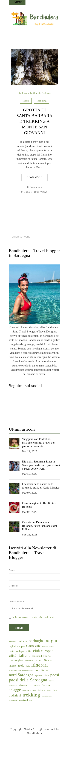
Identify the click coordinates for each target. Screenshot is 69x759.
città (28, 651)
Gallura (47, 660)
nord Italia (41, 670)
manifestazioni (15, 670)
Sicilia (46, 685)
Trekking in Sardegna (40, 93)
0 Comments (34, 187)
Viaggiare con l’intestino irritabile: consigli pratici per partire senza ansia (38, 443)
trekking (41, 100)
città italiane (19, 655)
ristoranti (23, 685)
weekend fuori (26, 700)
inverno (12, 665)
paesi (54, 675)
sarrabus (37, 685)
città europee (43, 651)
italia (28, 666)
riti (31, 685)
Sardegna (23, 93)
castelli (52, 646)
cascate (45, 646)
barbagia (36, 641)
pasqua (51, 681)
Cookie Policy (45, 739)
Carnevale (33, 646)
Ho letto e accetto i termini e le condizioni (33, 617)
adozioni (12, 641)
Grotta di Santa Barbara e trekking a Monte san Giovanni (34, 121)
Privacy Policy (24, 739)
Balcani (22, 641)
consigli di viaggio (41, 655)
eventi (38, 660)
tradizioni (15, 695)
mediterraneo (27, 670)
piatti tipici (13, 685)
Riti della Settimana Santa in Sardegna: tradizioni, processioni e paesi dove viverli (41, 465)
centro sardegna (16, 651)
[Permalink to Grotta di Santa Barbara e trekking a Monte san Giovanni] (34, 84)
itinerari (39, 665)
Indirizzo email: (17, 601)
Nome (12, 570)
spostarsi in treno (29, 690)
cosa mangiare (16, 660)
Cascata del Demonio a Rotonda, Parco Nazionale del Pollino (39, 526)
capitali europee (17, 646)
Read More (34, 177)
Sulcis (25, 100)
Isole (21, 665)
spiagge (15, 690)
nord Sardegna (21, 675)
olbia (46, 675)
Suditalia (41, 690)
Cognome (13, 585)
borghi (50, 640)
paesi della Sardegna (28, 680)
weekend (13, 700)
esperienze (29, 660)
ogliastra (38, 676)
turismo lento (47, 696)
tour (55, 690)
